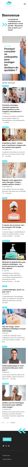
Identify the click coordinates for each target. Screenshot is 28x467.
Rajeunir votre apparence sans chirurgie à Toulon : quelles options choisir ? (12, 182)
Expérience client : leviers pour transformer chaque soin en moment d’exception (14, 145)
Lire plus (6, 122)
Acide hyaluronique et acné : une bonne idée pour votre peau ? (13, 368)
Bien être (5, 86)
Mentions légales (7, 459)
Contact (7, 439)
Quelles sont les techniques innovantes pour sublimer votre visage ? (13, 405)
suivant (12, 423)
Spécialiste (6, 240)
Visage (5, 161)
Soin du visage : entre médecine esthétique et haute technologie (14, 329)
